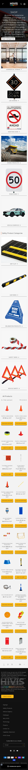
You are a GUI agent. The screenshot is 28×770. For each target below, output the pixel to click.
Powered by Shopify (14, 763)
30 (20, 664)
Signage (5, 705)
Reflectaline (20, 622)
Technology (6, 722)
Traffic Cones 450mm (21, 416)
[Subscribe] (23, 745)
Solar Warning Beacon (7, 519)
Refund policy (24, 763)
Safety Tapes (13, 357)
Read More (7, 696)
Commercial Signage (13, 69)
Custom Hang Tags (21, 518)
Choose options (7, 423)
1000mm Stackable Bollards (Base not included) (20, 596)
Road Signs (13, 194)
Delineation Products (13, 326)
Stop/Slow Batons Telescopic (7, 544)
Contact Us (6, 728)
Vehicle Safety (13, 388)
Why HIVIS (6, 718)
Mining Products (13, 163)
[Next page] (24, 664)
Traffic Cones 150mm (21, 441)
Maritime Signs (13, 132)
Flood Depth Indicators (20, 466)
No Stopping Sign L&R (7, 648)
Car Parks (13, 295)
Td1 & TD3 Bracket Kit (7, 594)
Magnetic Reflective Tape (7, 442)
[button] (3, 4)
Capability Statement (9, 732)
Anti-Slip (13, 264)
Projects (5, 725)
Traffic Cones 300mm (7, 416)
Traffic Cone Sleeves (7, 569)
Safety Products (7, 708)
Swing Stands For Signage (21, 544)
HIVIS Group (6, 735)
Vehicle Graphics (13, 225)
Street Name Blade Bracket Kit (21, 649)
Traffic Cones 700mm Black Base (7, 492)
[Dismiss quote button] (2, 765)
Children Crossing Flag (7, 466)
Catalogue (6, 715)
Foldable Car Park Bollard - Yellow (20, 570)
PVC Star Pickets (20, 492)
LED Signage (13, 100)
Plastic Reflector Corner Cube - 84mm (7, 623)
